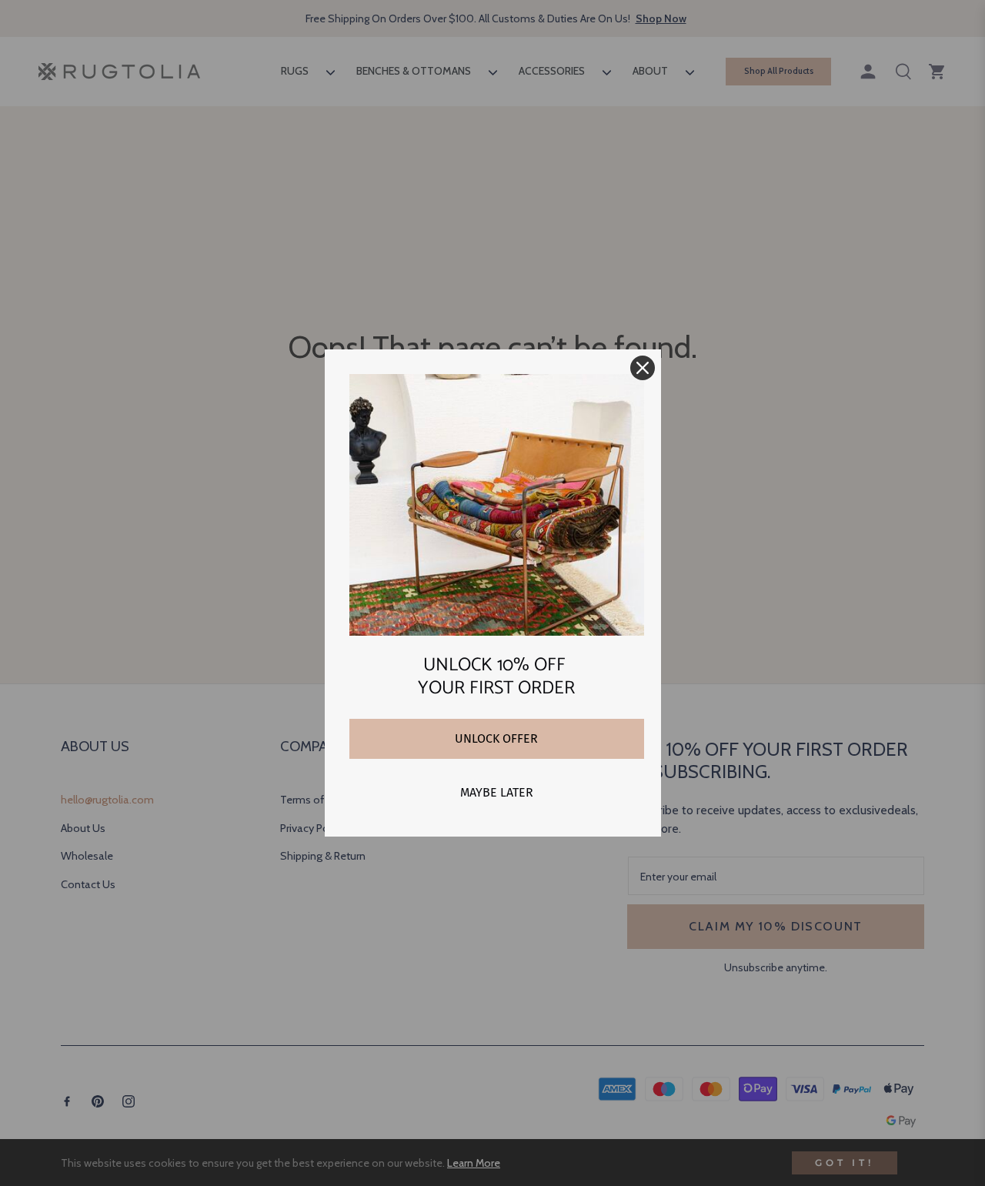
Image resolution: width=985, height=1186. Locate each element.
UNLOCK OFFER (496, 738)
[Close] (642, 367)
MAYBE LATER (496, 792)
